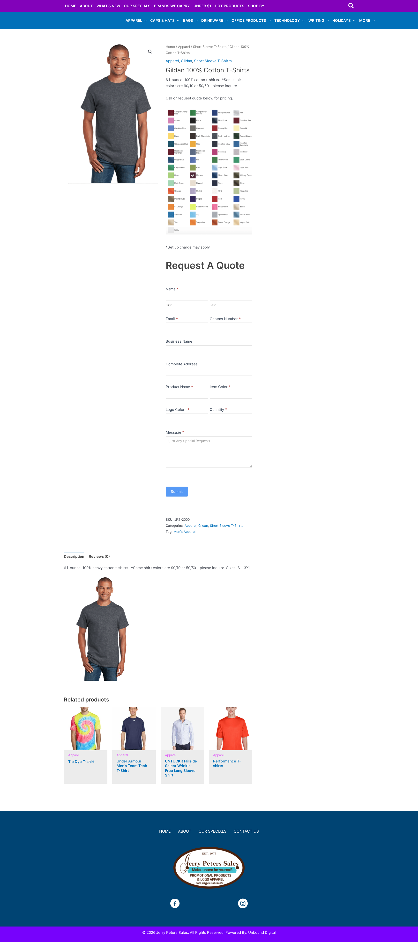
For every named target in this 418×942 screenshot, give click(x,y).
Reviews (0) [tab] (99, 556)
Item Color (220, 386)
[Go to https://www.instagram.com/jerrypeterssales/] (243, 904)
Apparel (184, 47)
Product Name (179, 386)
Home (170, 47)
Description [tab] (74, 556)
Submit (177, 491)
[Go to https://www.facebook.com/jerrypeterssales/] (175, 904)
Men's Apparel (184, 532)
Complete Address (182, 364)
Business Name (179, 341)
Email (172, 319)
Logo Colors (177, 409)
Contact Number (225, 319)
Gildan (186, 61)
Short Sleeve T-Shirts (209, 47)
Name (172, 289)
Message (175, 432)
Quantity (218, 409)
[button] (351, 6)
